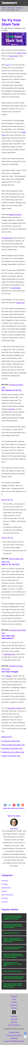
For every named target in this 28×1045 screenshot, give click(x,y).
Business (5, 881)
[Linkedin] (18, 805)
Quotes (4, 891)
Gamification (6, 888)
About (14, 999)
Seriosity (14, 996)
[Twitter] (9, 805)
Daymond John (7, 238)
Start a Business (7, 895)
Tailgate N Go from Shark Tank (13, 752)
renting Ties (21, 53)
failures (8, 676)
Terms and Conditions (14, 1035)
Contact (14, 1002)
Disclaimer (14, 1038)
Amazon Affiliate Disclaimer (14, 1041)
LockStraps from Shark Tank (12, 748)
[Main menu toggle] (24, 3)
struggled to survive (14, 708)
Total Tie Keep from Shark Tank (13, 745)
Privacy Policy (14, 1032)
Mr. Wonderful (15, 288)
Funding (17, 28)
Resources (14, 1005)
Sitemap (14, 1008)
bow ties (11, 409)
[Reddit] (23, 805)
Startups (5, 898)
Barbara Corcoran (15, 214)
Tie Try (7, 65)
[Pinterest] (14, 805)
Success (5, 902)
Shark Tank (13, 56)
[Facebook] (5, 805)
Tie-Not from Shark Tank (11, 741)
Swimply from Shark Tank (11, 756)
